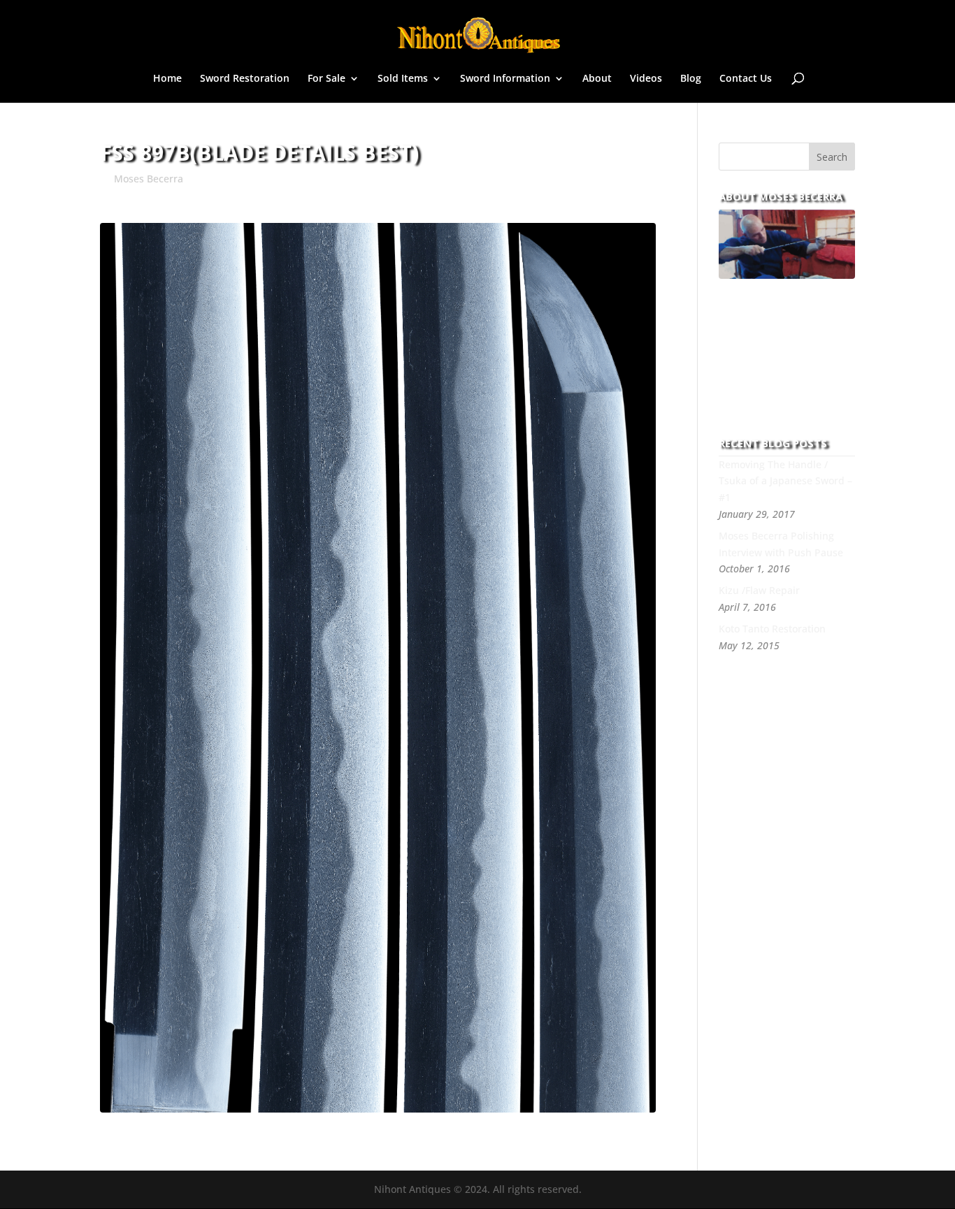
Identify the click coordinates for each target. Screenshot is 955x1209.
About (597, 79)
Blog (690, 79)
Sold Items (403, 79)
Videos (646, 79)
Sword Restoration (244, 79)
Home (167, 79)
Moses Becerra (148, 178)
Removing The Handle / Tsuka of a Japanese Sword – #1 (785, 481)
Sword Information (505, 79)
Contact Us (745, 79)
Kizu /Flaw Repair (759, 590)
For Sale (326, 79)
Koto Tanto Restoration (772, 628)
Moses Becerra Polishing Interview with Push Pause (781, 544)
